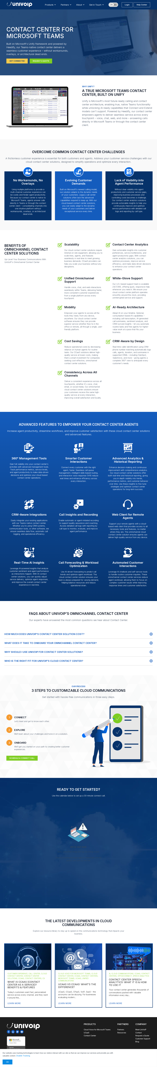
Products (49, 5)
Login (127, 5)
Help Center (142, 5)
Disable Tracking (23, 1056)
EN (111, 5)
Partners (65, 5)
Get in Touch (95, 5)
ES (115, 5)
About (79, 5)
